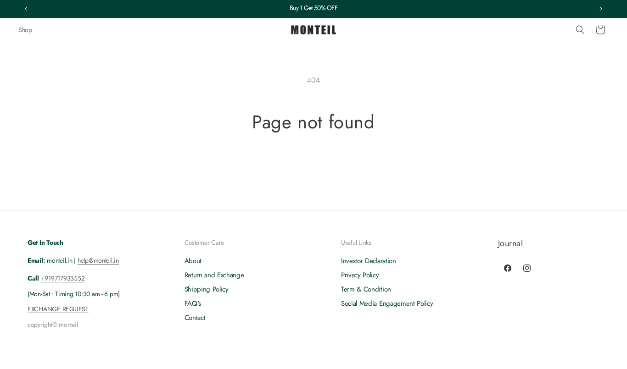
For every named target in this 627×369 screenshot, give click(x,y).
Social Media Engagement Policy (387, 304)
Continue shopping (314, 167)
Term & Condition (366, 290)
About (193, 261)
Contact (195, 318)
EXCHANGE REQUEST (58, 309)
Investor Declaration (368, 261)
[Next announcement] (601, 8)
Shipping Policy (207, 290)
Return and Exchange (214, 275)
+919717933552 (63, 278)
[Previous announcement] (26, 8)
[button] (580, 30)
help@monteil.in (98, 260)
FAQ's (193, 304)
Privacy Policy (360, 275)
